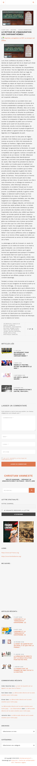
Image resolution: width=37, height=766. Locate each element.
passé (5, 333)
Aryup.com (14, 760)
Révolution (12, 333)
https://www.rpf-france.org (10, 552)
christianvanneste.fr (25, 758)
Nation (11, 331)
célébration (7, 323)
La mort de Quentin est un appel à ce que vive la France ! (24, 645)
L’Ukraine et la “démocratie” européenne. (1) (20, 633)
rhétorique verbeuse (10, 334)
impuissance (15, 330)
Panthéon (17, 331)
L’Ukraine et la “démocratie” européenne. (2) (20, 620)
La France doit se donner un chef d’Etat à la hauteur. (23, 670)
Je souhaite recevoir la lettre (16, 510)
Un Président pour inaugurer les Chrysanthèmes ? (21, 354)
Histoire (13, 29)
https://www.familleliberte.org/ (11, 556)
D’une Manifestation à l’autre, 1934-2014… (22, 390)
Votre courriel (7, 503)
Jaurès (5, 331)
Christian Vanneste (18, 475)
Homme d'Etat (14, 328)
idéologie (6, 330)
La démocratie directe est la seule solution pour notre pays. (23, 658)
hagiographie (16, 326)
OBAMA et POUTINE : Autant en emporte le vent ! (23, 366)
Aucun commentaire (24, 29)
